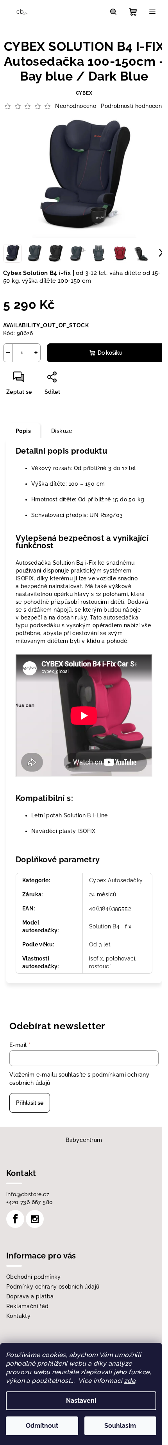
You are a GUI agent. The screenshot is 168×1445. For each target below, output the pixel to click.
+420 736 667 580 (29, 1202)
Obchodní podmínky (33, 1277)
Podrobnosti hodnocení (132, 106)
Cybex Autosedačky (116, 880)
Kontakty (18, 1316)
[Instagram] (35, 1219)
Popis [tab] (23, 431)
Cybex (84, 93)
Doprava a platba (30, 1296)
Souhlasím (120, 1425)
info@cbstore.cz (27, 1194)
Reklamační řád (27, 1306)
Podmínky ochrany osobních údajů (52, 1286)
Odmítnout (42, 1425)
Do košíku (110, 353)
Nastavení (81, 1400)
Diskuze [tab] (61, 431)
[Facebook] (15, 1219)
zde (129, 1380)
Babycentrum (84, 1140)
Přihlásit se (29, 1103)
